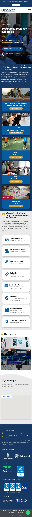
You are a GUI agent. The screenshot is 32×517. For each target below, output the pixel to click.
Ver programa (15, 108)
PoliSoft (4, 1)
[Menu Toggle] (30, 10)
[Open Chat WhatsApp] (28, 512)
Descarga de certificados (12, 1)
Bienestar (21, 1)
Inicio (3, 24)
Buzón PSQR (26, 1)
